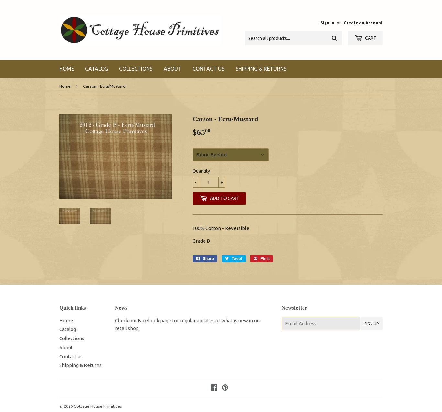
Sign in (327, 22)
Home (66, 69)
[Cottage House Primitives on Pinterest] (225, 388)
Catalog (96, 69)
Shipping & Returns (261, 69)
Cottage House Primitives (98, 406)
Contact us (209, 69)
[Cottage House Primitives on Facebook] (214, 388)
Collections (136, 69)
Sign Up (371, 324)
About (173, 69)
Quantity (201, 171)
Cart (370, 37)
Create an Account (363, 22)
